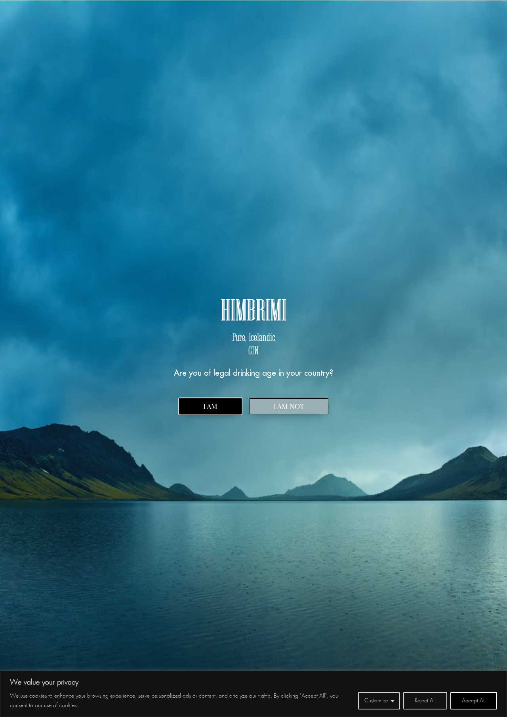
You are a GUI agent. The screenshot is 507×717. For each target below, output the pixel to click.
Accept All (474, 701)
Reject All (425, 701)
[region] (253, 694)
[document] (253, 358)
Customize (376, 701)
